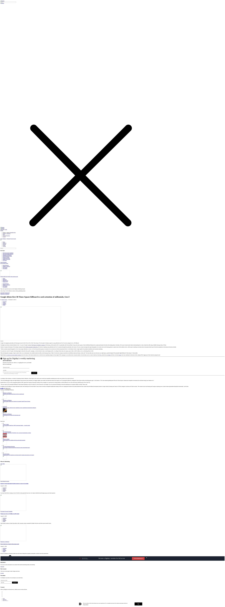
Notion (109, 355)
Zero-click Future (6, 453)
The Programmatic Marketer (8, 253)
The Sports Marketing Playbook (9, 446)
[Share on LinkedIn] (1, 388)
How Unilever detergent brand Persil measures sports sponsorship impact (16, 447)
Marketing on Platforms (7, 255)
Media (4, 278)
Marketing (5, 279)
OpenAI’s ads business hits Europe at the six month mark (13, 394)
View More (2, 463)
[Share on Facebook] (2, 388)
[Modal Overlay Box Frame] (112, 367)
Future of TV (5, 281)
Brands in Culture (6, 257)
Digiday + (5, 238)
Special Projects (6, 265)
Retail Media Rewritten (4, 481)
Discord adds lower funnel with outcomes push (9, 276)
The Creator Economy (7, 431)
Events (11, 238)
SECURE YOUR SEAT (5, 292)
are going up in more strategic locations (13, 355)
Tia (100, 355)
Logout (4, 236)
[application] (112, 604)
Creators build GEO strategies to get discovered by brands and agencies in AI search (18, 454)
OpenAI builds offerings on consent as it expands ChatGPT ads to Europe (16, 401)
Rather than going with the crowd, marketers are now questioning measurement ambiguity (19, 407)
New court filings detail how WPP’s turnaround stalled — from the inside (16, 425)
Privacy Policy (5, 600)
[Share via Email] (4, 388)
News (1, 238)
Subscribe (2, 229)
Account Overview (6, 235)
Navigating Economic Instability (6, 511)
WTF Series (5, 267)
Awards (14, 238)
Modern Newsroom (6, 259)
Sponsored (5, 406)
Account (2, 573)
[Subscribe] (2, 228)
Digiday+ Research (6, 266)
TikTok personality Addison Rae (32, 347)
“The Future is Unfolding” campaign (38, 345)
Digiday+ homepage (6, 233)
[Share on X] (3, 388)
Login (6, 229)
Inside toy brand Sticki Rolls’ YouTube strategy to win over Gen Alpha (14, 483)
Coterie (119, 355)
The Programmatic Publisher (8, 252)
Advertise (4, 599)
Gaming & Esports (6, 258)
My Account (2, 263)
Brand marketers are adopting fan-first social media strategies (14, 440)
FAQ (4, 234)
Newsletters (5, 268)
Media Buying (5, 280)
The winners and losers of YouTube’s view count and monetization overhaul (17, 432)
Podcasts (8, 238)
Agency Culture (6, 424)
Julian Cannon (4, 299)
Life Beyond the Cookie (7, 256)
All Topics (5, 260)
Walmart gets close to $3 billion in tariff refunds (9, 513)
